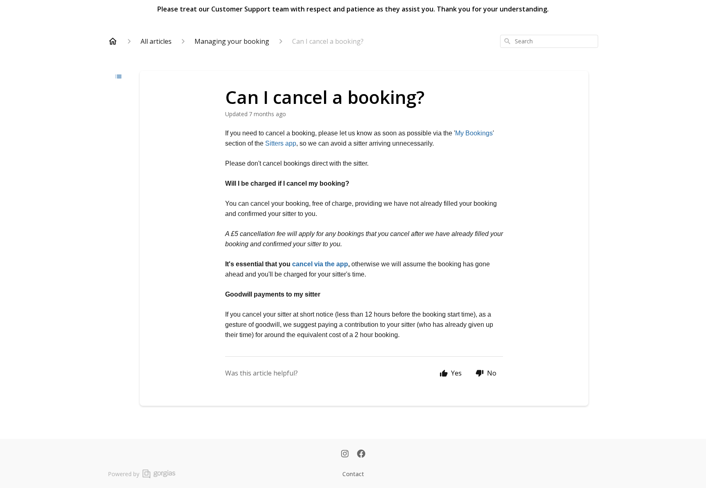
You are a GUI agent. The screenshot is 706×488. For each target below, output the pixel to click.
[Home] (113, 41)
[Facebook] (361, 454)
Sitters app (280, 143)
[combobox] (549, 41)
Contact (353, 474)
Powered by (123, 474)
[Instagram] (345, 454)
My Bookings (474, 133)
